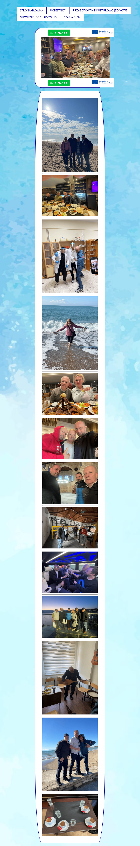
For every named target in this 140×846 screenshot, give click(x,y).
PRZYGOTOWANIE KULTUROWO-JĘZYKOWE (100, 10)
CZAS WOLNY (72, 17)
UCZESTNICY (58, 10)
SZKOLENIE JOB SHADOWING (38, 17)
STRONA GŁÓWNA (31, 10)
